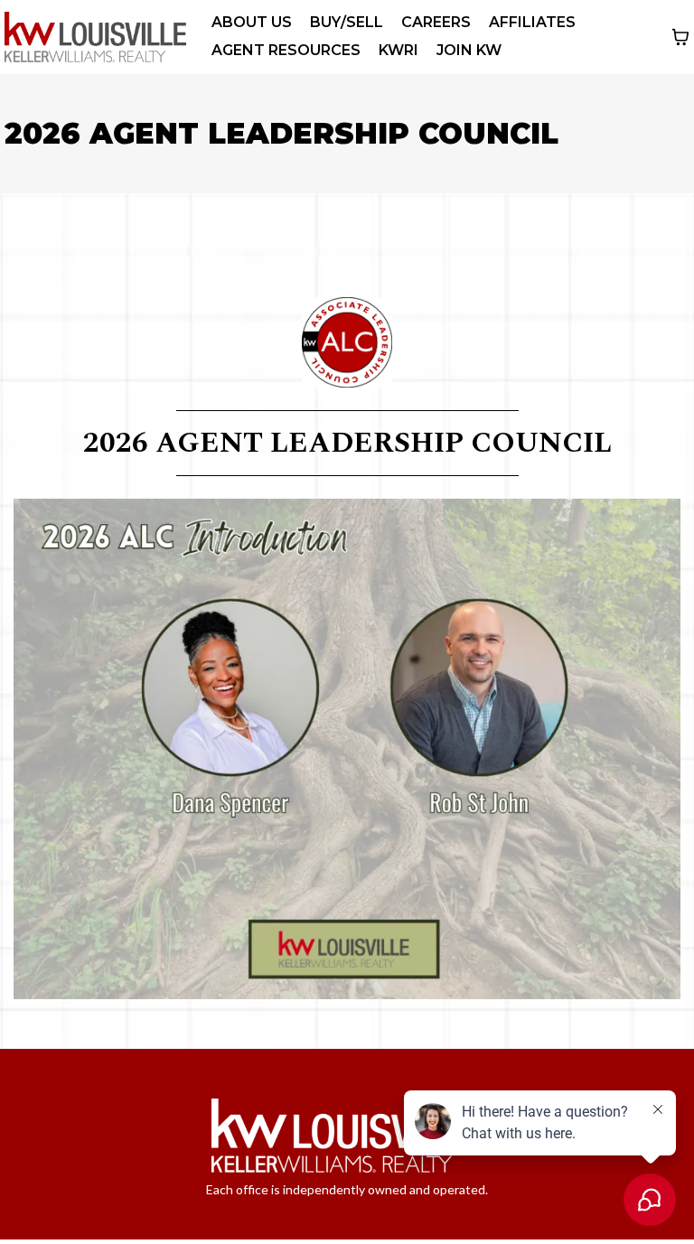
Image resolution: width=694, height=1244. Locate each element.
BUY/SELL (346, 22)
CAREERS (436, 22)
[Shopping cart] (680, 37)
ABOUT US (251, 22)
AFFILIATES (532, 22)
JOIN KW (469, 50)
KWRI (398, 50)
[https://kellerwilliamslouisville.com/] (95, 37)
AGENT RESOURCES (286, 50)
